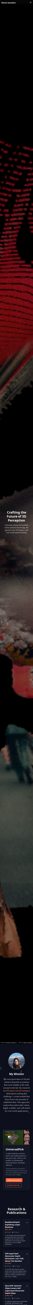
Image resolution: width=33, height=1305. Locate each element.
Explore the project (14, 1180)
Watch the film (14, 1185)
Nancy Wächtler (28, 1042)
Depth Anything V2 (11, 1042)
